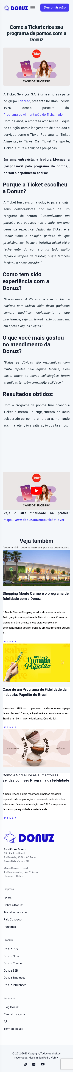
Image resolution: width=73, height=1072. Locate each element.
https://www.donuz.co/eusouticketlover (34, 520)
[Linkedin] (34, 1064)
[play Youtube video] (36, 491)
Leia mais (9, 641)
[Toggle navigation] (29, 7)
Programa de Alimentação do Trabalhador (34, 114)
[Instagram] (25, 1064)
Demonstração (55, 7)
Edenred (24, 101)
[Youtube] (42, 1064)
